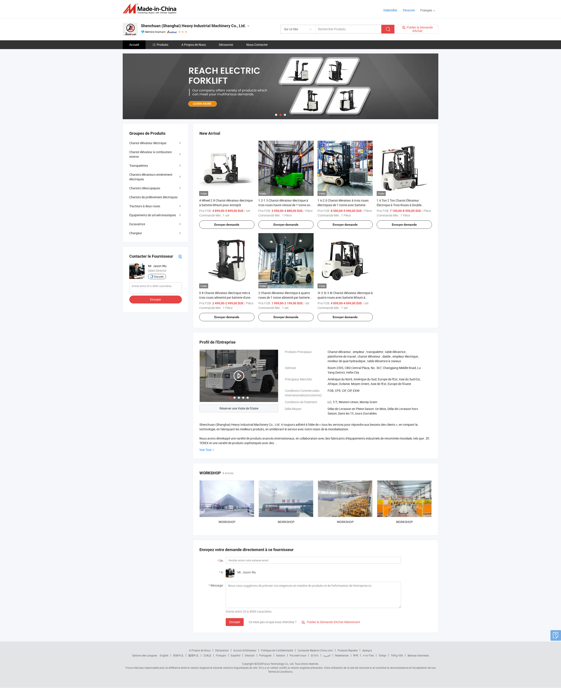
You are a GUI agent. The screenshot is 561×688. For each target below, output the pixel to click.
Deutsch (250, 655)
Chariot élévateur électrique (147, 143)
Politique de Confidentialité (277, 650)
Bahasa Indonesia (418, 655)
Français (221, 655)
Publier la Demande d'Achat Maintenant (331, 622)
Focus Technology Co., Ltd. (278, 663)
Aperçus (367, 650)
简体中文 (178, 655)
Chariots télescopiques (144, 188)
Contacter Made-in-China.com (315, 650)
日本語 (207, 655)
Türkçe (382, 655)
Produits (162, 45)
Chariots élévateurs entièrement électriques (150, 176)
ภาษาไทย (368, 655)
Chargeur (135, 233)
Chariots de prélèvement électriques (153, 197)
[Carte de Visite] (180, 256)
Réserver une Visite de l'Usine (239, 408)
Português (265, 655)
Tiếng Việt (397, 655)
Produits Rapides (347, 650)
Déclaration (222, 650)
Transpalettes (138, 165)
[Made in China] (151, 9)
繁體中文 (193, 655)
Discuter (159, 276)
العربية (326, 655)
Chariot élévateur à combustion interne (150, 154)
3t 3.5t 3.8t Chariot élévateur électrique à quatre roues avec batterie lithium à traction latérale (345, 297)
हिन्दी (355, 655)
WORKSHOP (226, 522)
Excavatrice (137, 224)
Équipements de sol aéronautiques (152, 215)
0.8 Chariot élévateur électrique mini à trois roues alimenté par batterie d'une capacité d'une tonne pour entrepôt (224, 297)
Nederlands (342, 655)
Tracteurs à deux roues (144, 206)
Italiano (280, 655)
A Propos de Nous (193, 45)
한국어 (315, 655)
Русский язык (298, 655)
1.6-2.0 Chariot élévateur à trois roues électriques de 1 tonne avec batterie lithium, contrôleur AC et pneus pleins (343, 205)
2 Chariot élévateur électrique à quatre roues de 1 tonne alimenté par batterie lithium (284, 297)
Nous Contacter (257, 45)
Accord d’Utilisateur (244, 650)
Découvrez (226, 45)
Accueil (134, 45)
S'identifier (390, 10)
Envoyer (234, 622)
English (164, 655)
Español (235, 655)
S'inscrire (409, 10)
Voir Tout (205, 450)
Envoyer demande (226, 224)
